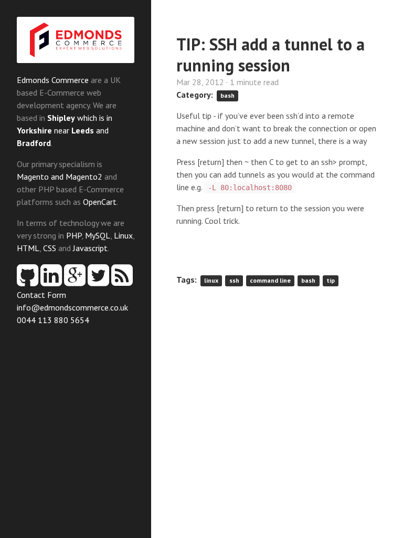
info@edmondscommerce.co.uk (72, 307)
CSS (49, 248)
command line (270, 280)
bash (227, 95)
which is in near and (64, 130)
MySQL (97, 235)
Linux (123, 235)
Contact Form (41, 294)
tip (330, 280)
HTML (28, 248)
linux (211, 280)
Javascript (90, 248)
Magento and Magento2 (59, 176)
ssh (234, 280)
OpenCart (99, 201)
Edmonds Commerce (53, 80)
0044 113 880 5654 (53, 320)
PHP (73, 235)
